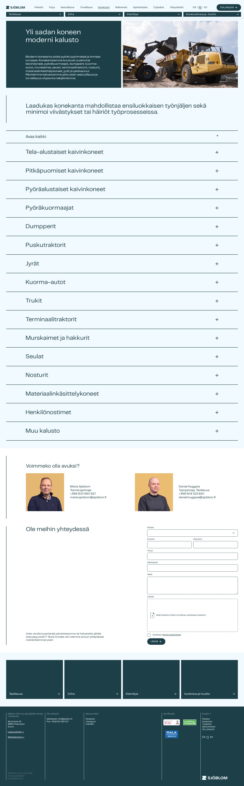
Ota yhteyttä (227, 7)
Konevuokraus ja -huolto (201, 14)
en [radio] (194, 7)
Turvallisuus (86, 7)
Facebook (90, 719)
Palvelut (39, 7)
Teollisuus (15, 14)
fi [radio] (200, 7)
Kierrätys (132, 14)
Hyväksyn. (167, 635)
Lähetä (154, 641)
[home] (15, 7)
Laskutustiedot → (16, 732)
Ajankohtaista (140, 7)
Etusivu (205, 714)
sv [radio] (205, 7)
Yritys (52, 7)
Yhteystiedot (176, 7)
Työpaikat (158, 7)
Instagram (91, 722)
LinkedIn (90, 724)
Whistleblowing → (16, 737)
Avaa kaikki (36, 137)
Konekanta (104, 7)
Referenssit (121, 7)
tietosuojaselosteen (171, 635)
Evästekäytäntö (15, 779)
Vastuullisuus (67, 7)
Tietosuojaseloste (16, 776)
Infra (71, 14)
